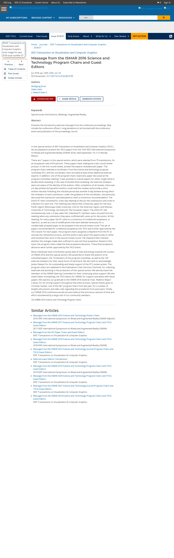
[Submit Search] (163, 17)
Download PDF (45, 99)
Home (34, 44)
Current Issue (26, 36)
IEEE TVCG (11, 36)
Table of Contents (16, 69)
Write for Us (102, 36)
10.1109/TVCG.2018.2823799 (59, 76)
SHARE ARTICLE (69, 99)
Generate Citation (91, 99)
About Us (55, 2)
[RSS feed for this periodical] (170, 36)
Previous (8, 64)
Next (21, 64)
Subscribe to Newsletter (74, 2)
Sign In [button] (167, 2)
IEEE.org (7, 2)
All (86, 17)
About (86, 36)
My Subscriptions (16, 18)
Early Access (73, 36)
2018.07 (37, 47)
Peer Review (120, 36)
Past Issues (41, 36)
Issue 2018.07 (57, 36)
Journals (43, 44)
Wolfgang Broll (38, 86)
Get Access (139, 36)
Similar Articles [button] (15, 78)
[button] (159, 2)
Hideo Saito (36, 89)
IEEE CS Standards (23, 2)
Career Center (41, 2)
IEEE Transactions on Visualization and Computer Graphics (78, 44)
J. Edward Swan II (39, 92)
